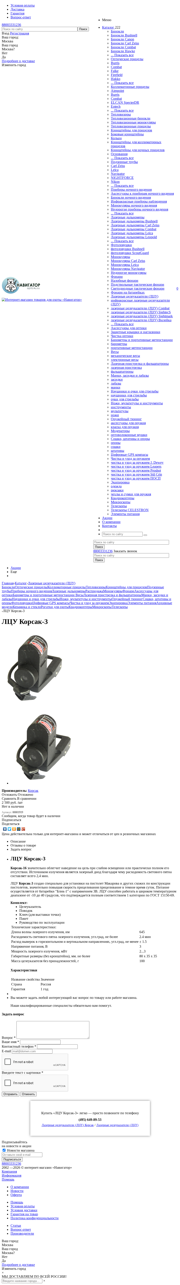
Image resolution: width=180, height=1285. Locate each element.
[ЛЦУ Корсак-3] (34, 704)
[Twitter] (9, 829)
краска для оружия (125, 427)
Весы (115, 352)
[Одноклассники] (14, 829)
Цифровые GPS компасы (129, 454)
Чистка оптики (122, 336)
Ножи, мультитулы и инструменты (137, 403)
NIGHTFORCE (122, 178)
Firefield (116, 75)
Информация (11, 1175)
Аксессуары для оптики (129, 328)
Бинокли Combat (123, 47)
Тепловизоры (121, 114)
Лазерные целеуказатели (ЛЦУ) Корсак (68, 1125)
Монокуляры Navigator (128, 269)
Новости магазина (20, 1150)
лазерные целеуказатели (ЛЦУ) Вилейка (141, 320)
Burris (115, 63)
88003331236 (11, 25)
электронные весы (125, 360)
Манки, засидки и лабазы (130, 375)
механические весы (125, 356)
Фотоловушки (121, 245)
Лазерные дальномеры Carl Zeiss (135, 225)
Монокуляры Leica (125, 265)
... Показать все (122, 55)
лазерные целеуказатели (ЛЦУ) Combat (140, 308)
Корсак (33, 790)
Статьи (16, 1225)
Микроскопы (120, 502)
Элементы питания (125, 514)
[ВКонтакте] (5, 829)
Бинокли (117, 31)
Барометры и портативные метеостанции (142, 340)
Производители (22, 1233)
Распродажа (94, 591)
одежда (116, 486)
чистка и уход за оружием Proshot (136, 470)
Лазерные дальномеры (127, 217)
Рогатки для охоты (55, 607)
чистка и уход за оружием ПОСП (136, 478)
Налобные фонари (124, 280)
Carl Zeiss (118, 166)
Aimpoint (117, 91)
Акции (16, 568)
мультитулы (119, 411)
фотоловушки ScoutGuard (130, 253)
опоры (116, 443)
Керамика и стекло (27, 607)
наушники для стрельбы (129, 395)
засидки (117, 379)
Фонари (117, 276)
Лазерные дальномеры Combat (133, 229)
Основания (119, 154)
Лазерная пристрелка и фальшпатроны (140, 363)
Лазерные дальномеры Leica (132, 233)
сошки (116, 447)
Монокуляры (120, 257)
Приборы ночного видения (131, 189)
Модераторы (120, 431)
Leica (115, 170)
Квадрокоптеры (122, 498)
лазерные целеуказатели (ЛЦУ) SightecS (141, 312)
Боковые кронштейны (127, 134)
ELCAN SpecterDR (125, 102)
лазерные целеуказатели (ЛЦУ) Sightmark (142, 316)
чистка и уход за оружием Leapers (136, 466)
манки (115, 387)
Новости (17, 1191)
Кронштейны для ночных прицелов (138, 150)
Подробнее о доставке (18, 61)
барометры (119, 344)
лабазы (116, 383)
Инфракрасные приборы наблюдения (139, 201)
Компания (9, 1171)
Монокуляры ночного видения (134, 205)
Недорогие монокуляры (128, 272)
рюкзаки (117, 490)
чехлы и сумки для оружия (131, 494)
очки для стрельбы (125, 399)
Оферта (16, 1195)
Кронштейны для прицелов (131, 130)
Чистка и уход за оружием (130, 458)
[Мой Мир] (18, 829)
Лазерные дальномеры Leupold (134, 237)
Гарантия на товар (24, 1214)
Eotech (116, 106)
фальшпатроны (122, 371)
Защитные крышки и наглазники (135, 332)
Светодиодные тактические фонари (137, 288)
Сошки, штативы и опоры (130, 439)
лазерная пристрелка (126, 367)
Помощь (8, 1179)
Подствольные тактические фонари (137, 284)
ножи (115, 415)
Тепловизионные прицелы (131, 126)
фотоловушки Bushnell (127, 249)
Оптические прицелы (127, 59)
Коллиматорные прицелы (130, 87)
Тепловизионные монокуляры (133, 122)
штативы (117, 451)
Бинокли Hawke (123, 51)
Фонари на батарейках (128, 292)
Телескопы (119, 506)
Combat (116, 67)
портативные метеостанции (132, 348)
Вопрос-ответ (21, 1229)
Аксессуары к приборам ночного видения (142, 193)
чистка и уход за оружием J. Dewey (137, 462)
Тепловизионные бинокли (130, 118)
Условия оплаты (23, 1206)
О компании (20, 1187)
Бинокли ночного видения (131, 197)
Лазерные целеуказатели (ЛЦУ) (134, 296)
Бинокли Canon (122, 39)
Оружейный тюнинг (126, 419)
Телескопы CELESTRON (130, 510)
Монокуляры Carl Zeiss (128, 261)
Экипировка (120, 482)
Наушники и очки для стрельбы (134, 391)
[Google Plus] (23, 829)
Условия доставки (24, 1210)
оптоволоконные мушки (129, 435)
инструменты (121, 407)
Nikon (115, 182)
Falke (115, 71)
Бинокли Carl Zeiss (125, 43)
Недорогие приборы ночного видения (139, 209)
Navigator (118, 174)
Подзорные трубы (124, 162)
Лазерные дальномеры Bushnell (134, 221)
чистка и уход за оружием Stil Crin (136, 474)
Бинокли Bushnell (124, 35)
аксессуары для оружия (128, 423)
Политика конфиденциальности (35, 1218)
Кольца (116, 138)
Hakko (115, 79)
